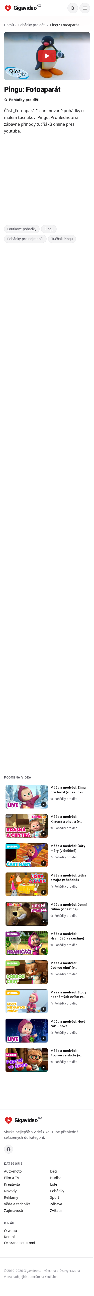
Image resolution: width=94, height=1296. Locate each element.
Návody (10, 1190)
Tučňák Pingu (62, 238)
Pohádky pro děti (32, 24)
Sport (54, 1197)
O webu (10, 1230)
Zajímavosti (13, 1210)
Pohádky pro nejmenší (25, 238)
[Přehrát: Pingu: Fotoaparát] (47, 56)
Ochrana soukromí (19, 1242)
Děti (53, 1171)
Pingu (48, 228)
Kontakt (10, 1236)
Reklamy (11, 1197)
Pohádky (57, 1190)
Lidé (53, 1184)
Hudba (55, 1177)
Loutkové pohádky (21, 228)
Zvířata (56, 1210)
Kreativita (12, 1184)
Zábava (56, 1204)
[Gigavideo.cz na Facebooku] (8, 1149)
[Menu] (84, 8)
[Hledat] (72, 8)
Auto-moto (13, 1171)
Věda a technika (17, 1204)
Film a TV (11, 1177)
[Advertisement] (47, 178)
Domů (9, 24)
